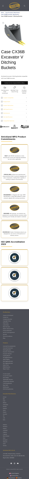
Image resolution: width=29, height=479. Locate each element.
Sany (4, 438)
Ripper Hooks (6, 369)
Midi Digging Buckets (8, 361)
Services (5, 334)
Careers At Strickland (8, 315)
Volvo (4, 443)
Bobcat (4, 402)
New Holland (6, 436)
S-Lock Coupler (6, 373)
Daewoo (5, 408)
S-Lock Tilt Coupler (7, 375)
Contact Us (5, 317)
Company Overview (7, 319)
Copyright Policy (7, 321)
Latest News (6, 325)
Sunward (5, 440)
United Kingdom (15, 473)
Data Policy (5, 323)
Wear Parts (5, 385)
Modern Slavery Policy (8, 328)
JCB (4, 418)
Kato (4, 419)
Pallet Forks (6, 365)
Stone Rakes (6, 377)
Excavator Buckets (7, 353)
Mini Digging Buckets (8, 363)
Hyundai (5, 414)
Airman (4, 397)
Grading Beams (6, 355)
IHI (3, 416)
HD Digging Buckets (7, 357)
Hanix (4, 410)
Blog (4, 338)
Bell (4, 399)
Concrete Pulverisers (8, 348)
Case (4, 400)
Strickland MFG (12, 469)
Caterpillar (5, 404)
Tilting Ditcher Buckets (8, 381)
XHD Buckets (6, 387)
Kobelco (5, 424)
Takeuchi (5, 441)
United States (15, 475)
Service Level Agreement (9, 332)
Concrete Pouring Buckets (9, 346)
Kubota (5, 428)
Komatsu (5, 426)
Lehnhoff (5, 430)
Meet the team (6, 326)
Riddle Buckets (6, 367)
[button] (3, 6)
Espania (19, 477)
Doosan (5, 406)
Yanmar (5, 445)
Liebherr (5, 432)
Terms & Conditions (7, 336)
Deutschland (12, 477)
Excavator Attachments (8, 351)
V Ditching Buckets (7, 383)
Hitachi (4, 412)
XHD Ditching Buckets (8, 389)
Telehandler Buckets (8, 379)
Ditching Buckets (7, 350)
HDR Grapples (6, 359)
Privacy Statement (7, 330)
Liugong (5, 434)
